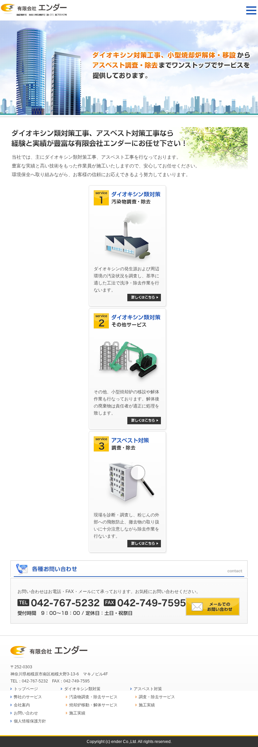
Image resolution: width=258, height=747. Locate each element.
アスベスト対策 (148, 688)
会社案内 (22, 705)
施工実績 (77, 713)
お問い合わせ (26, 713)
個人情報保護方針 (30, 721)
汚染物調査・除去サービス (93, 697)
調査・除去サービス (157, 697)
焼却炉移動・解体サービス (93, 705)
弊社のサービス (28, 697)
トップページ (26, 688)
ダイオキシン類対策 (82, 688)
